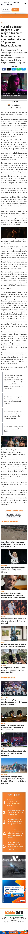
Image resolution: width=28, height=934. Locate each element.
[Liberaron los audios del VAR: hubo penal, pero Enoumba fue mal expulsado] (14, 739)
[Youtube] (17, 927)
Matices (14, 102)
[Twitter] (14, 927)
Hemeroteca (14, 920)
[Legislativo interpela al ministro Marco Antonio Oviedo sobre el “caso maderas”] (14, 714)
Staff (15, 918)
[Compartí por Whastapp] (18, 69)
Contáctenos (21, 917)
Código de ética (21, 918)
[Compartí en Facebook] (4, 69)
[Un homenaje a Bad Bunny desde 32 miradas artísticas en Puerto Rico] (14, 633)
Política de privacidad (7, 918)
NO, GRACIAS (6, 10)
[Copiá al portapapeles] (23, 69)
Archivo (15, 930)
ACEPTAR (15, 10)
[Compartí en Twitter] (9, 69)
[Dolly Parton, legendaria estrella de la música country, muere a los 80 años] (14, 556)
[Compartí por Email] (14, 69)
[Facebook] (10, 927)
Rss (12, 930)
